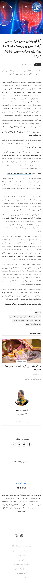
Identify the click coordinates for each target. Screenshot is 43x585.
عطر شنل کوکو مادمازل (21, 569)
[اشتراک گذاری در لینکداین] (19, 444)
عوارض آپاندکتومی (18, 320)
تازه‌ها (38, 64)
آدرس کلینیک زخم (21, 573)
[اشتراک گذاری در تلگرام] (13, 444)
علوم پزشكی (21, 361)
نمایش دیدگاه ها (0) (20, 462)
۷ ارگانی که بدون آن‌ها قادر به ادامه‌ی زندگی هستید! (22, 368)
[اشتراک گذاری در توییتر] (24, 444)
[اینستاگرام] (16, 535)
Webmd (38, 313)
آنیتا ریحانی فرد (21, 410)
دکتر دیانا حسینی (21, 578)
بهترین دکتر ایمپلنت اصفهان (21, 551)
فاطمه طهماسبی (36, 375)
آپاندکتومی (37, 317)
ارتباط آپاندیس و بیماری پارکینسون (21, 317)
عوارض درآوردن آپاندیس (33, 324)
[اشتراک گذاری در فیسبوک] (29, 444)
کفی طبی (21, 560)
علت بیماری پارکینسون (33, 320)
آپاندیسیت (34, 155)
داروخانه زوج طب (21, 555)
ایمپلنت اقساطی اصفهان (21, 564)
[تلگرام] (21, 535)
